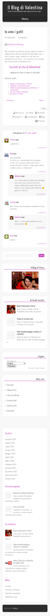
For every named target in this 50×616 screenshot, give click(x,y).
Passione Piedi (11, 400)
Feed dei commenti (12, 593)
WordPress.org (11, 597)
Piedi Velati (10, 411)
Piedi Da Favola (12, 406)
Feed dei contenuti (12, 590)
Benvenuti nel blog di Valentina (23, 493)
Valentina (18, 176)
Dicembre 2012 (11, 472)
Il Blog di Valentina (25, 7)
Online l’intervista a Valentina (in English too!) (23, 562)
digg (43, 117)
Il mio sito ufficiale (13, 395)
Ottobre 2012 (10, 479)
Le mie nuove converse (19, 92)
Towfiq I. (15, 608)
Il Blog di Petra (11, 390)
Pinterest (41, 121)
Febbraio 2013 (10, 464)
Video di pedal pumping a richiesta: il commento (21, 546)
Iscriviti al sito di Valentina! (25, 67)
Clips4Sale (10, 385)
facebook (41, 113)
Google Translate (40, 368)
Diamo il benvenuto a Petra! (21, 84)
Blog (44, 108)
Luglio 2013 (9, 447)
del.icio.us (20, 113)
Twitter (30, 113)
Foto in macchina (18, 507)
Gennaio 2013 (10, 468)
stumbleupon (32, 117)
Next (42, 100)
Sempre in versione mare (19, 86)
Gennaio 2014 (10, 439)
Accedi (8, 586)
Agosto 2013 (10, 443)
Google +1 (19, 117)
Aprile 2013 (9, 457)
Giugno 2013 (10, 450)
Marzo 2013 (9, 461)
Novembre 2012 (11, 475)
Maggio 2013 (10, 454)
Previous (9, 100)
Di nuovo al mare (16, 94)
